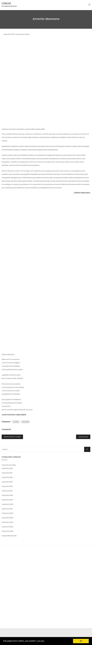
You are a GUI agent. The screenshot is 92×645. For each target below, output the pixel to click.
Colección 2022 (7, 513)
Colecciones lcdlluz (22, 34)
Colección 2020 (7, 504)
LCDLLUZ (6, 3)
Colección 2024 (7, 522)
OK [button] (81, 641)
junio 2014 (25, 422)
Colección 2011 (7, 473)
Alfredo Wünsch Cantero (12, 437)
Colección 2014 (8, 34)
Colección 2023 (7, 518)
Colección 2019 (7, 500)
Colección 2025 (7, 527)
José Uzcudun (83, 437)
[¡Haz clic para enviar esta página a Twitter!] (15, 429)
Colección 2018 (7, 495)
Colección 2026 (7, 531)
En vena (15, 422)
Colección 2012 (7, 477)
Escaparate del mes (9, 536)
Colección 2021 (7, 509)
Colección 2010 (7, 468)
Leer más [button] (40, 641)
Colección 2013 (7, 482)
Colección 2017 (7, 491)
